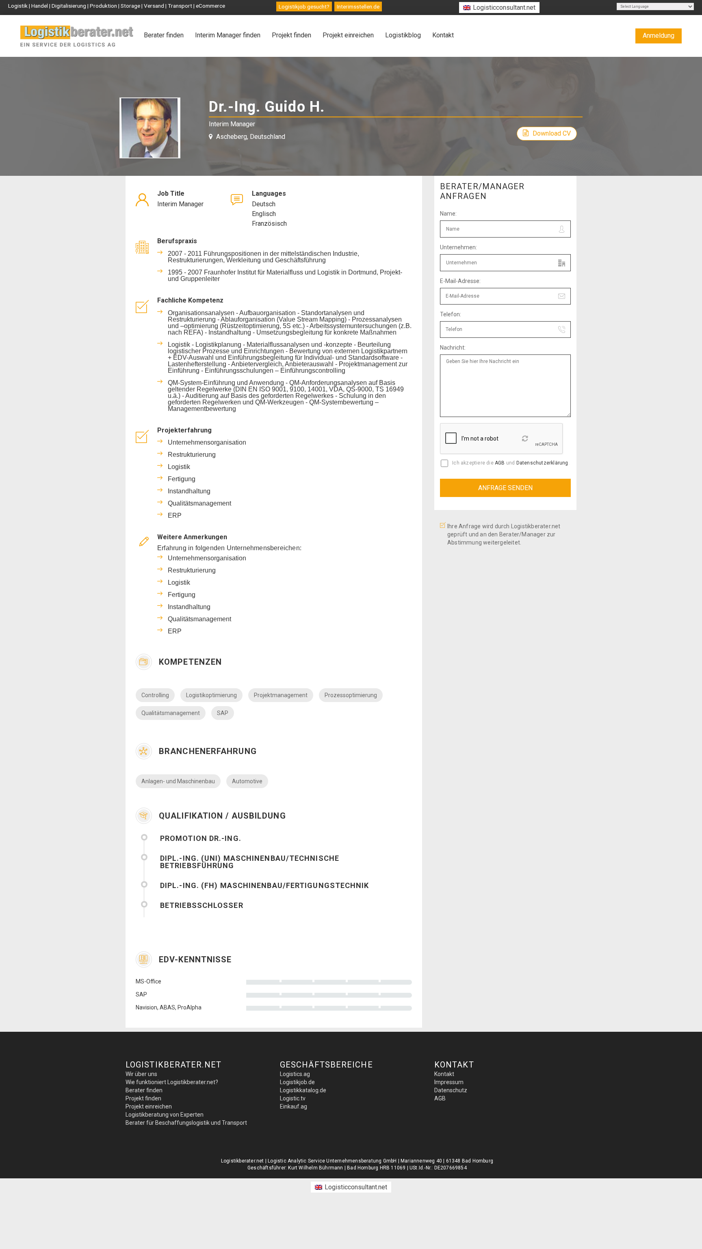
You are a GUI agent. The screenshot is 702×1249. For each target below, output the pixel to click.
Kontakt (443, 35)
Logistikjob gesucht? (304, 6)
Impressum (449, 1082)
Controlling (155, 695)
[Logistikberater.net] (77, 36)
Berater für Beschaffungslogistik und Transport (186, 1122)
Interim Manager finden (227, 35)
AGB (500, 463)
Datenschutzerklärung (542, 463)
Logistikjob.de (297, 1082)
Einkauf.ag (293, 1106)
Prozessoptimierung (351, 695)
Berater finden (164, 35)
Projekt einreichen (348, 35)
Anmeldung (658, 35)
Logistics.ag (295, 1074)
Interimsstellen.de (358, 6)
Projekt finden (291, 35)
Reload (526, 441)
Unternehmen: (458, 247)
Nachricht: (453, 347)
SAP (222, 713)
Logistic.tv (293, 1098)
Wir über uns (141, 1074)
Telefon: (450, 314)
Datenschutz (450, 1090)
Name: (448, 213)
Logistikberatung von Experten (165, 1114)
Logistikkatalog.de (303, 1090)
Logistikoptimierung (211, 695)
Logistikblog (403, 35)
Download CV (552, 133)
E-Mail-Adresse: (460, 281)
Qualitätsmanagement (170, 713)
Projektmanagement (281, 695)
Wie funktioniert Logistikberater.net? (172, 1082)
